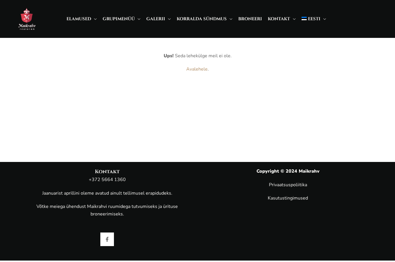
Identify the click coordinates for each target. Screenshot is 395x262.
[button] (94, 19)
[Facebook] (107, 239)
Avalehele (197, 69)
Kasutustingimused (288, 198)
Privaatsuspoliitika (288, 185)
